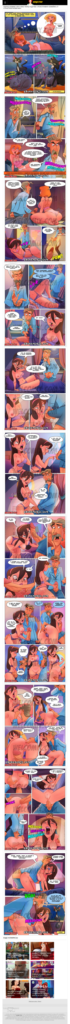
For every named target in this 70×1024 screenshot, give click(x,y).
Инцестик (19, 1015)
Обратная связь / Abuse (35, 1001)
